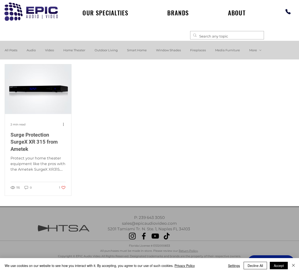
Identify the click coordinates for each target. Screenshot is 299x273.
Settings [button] (234, 265)
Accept (279, 265)
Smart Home (137, 50)
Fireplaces (198, 50)
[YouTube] (155, 236)
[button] (178, 13)
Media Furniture (227, 50)
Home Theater (74, 50)
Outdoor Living (106, 50)
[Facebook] (143, 236)
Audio (31, 50)
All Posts (11, 50)
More (253, 50)
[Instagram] (132, 236)
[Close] (293, 265)
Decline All (255, 265)
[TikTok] (166, 236)
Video (49, 50)
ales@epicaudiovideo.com (150, 223)
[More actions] (65, 124)
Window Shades (168, 50)
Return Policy (188, 250)
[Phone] (288, 11)
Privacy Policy (184, 265)
